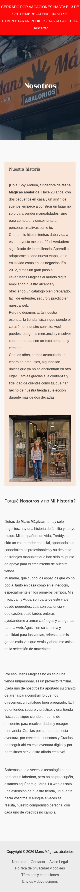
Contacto (38, 862)
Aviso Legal (58, 862)
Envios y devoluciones (40, 881)
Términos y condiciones (40, 875)
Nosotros (19, 862)
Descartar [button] (40, 28)
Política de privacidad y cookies (40, 868)
